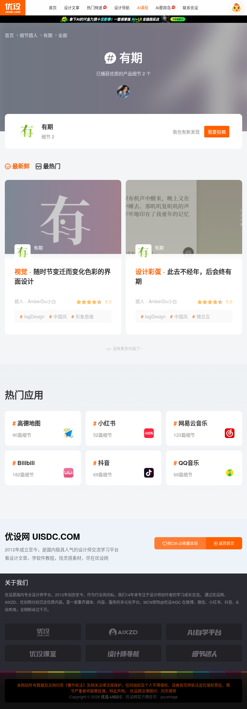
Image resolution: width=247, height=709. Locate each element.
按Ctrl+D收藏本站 (182, 543)
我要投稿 (217, 131)
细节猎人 (29, 35)
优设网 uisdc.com (42, 536)
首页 (10, 35)
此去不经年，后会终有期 (183, 276)
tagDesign (32, 316)
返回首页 (226, 543)
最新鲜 (20, 166)
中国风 (58, 316)
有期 (48, 35)
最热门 (50, 166)
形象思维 (82, 316)
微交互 (201, 316)
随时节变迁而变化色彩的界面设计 (62, 276)
